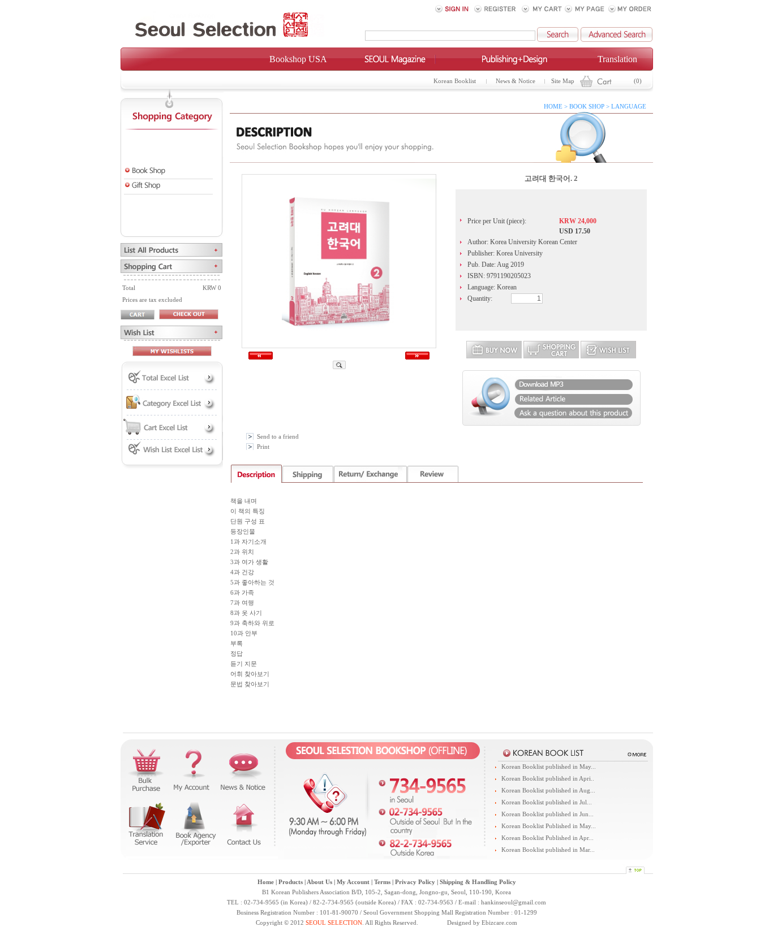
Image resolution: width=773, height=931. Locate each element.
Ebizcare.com (499, 923)
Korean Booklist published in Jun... (547, 814)
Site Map (562, 81)
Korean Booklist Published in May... (548, 826)
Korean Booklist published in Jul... (546, 802)
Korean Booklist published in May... (548, 767)
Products (290, 882)
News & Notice (515, 81)
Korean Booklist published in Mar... (548, 850)
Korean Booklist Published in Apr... (547, 838)
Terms (382, 882)
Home (265, 882)
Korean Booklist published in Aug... (548, 790)
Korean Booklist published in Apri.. (547, 779)
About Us (319, 882)
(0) (638, 81)
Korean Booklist (454, 81)
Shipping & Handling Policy (478, 882)
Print (263, 447)
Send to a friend (278, 437)
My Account (353, 882)
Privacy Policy (415, 882)
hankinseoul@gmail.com (513, 902)
